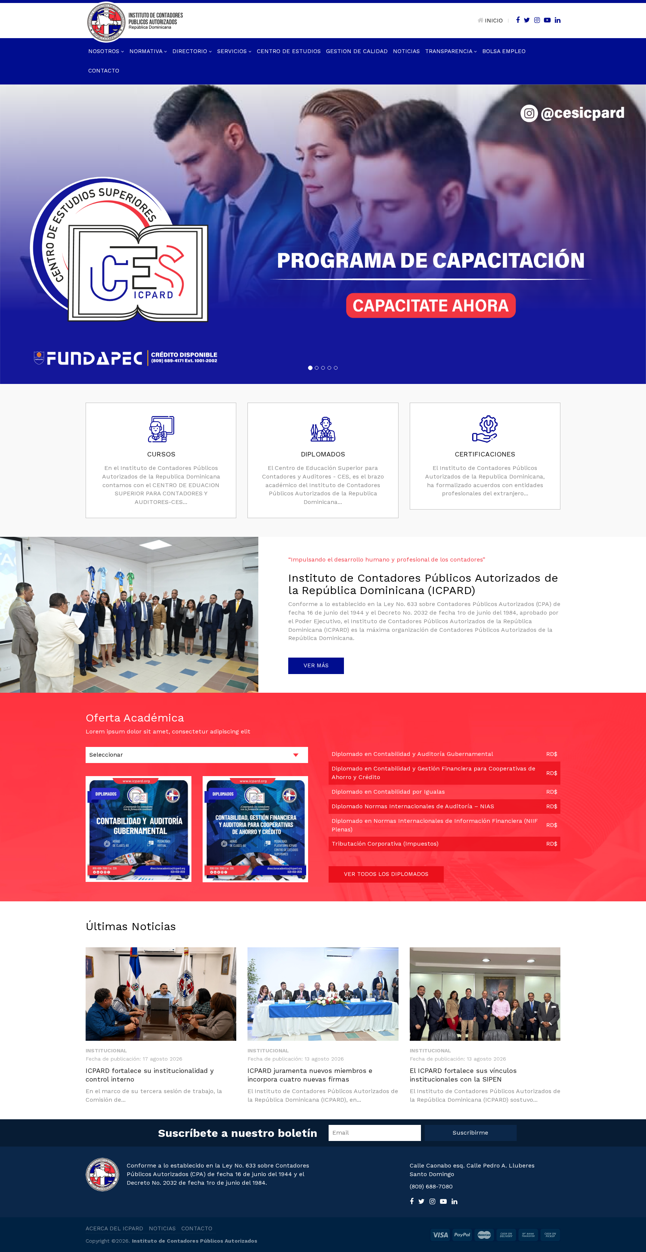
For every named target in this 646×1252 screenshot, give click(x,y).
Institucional (106, 1050)
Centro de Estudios (289, 51)
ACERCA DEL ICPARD (114, 1228)
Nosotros (104, 51)
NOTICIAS (162, 1228)
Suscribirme (470, 1132)
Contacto (103, 70)
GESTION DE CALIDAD (357, 51)
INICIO (494, 20)
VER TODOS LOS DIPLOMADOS (386, 873)
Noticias (406, 51)
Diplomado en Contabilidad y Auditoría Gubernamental (412, 753)
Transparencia (449, 51)
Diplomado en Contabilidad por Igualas (388, 791)
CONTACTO (196, 1228)
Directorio (190, 51)
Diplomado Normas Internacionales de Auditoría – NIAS (413, 805)
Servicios (233, 51)
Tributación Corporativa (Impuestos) (385, 843)
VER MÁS (316, 665)
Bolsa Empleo (504, 51)
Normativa (146, 51)
